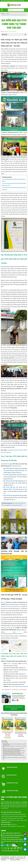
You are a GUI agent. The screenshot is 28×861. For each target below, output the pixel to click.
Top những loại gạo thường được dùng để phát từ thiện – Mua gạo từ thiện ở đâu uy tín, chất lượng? (14, 751)
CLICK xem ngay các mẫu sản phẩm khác (14, 708)
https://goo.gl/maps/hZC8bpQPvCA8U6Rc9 (12, 633)
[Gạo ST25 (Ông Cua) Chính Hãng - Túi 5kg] (7, 723)
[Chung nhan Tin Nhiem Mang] (14, 844)
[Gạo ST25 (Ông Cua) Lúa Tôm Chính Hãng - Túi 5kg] (20, 723)
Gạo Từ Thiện (5, 742)
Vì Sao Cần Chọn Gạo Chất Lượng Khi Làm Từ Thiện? (13, 748)
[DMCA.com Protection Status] (9, 844)
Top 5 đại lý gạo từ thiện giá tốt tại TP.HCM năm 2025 (13, 752)
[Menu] (2, 10)
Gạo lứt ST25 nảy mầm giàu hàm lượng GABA (15, 495)
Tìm (26, 10)
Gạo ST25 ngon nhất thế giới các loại (13, 606)
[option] (7, 728)
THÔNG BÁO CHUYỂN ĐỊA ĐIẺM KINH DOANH (12, 754)
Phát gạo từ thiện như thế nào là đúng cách (11, 749)
